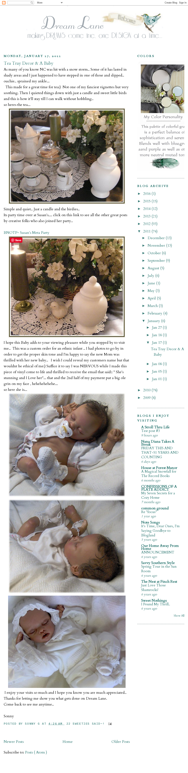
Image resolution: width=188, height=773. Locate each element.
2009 (147, 397)
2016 (147, 193)
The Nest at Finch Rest (159, 581)
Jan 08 (157, 363)
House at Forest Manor (159, 467)
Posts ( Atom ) (36, 752)
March (153, 305)
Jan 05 (157, 371)
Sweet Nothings (154, 600)
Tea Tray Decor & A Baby (28, 63)
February (155, 313)
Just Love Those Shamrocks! (153, 587)
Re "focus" (149, 512)
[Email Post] (109, 724)
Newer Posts (14, 741)
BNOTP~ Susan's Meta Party (26, 232)
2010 (147, 390)
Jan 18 (157, 335)
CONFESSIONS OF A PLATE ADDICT (159, 488)
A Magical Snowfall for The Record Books (158, 474)
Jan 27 (157, 327)
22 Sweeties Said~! (86, 724)
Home (68, 741)
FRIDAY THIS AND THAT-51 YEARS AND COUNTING (159, 453)
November (157, 245)
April (152, 298)
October (155, 253)
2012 (147, 223)
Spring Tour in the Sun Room (159, 569)
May (152, 290)
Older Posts (120, 741)
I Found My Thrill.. (155, 604)
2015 (147, 201)
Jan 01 (157, 378)
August (154, 268)
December (157, 237)
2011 (147, 231)
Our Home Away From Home (160, 547)
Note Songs (150, 522)
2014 (147, 208)
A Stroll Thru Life (155, 427)
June (152, 283)
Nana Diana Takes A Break (157, 443)
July (151, 275)
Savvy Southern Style (158, 562)
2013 (147, 216)
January (154, 320)
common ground (155, 508)
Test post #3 (150, 431)
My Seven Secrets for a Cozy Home (158, 495)
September (157, 260)
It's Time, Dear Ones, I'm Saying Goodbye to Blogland (160, 531)
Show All (179, 615)
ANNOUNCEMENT (157, 552)
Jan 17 (157, 342)
